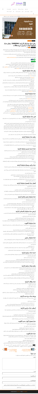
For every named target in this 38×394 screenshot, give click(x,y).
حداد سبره (7, 345)
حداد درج (11, 344)
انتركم (31, 11)
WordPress (18, 391)
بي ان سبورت (14, 9)
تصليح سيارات (9, 9)
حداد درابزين (30, 107)
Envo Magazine (25, 391)
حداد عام (25, 346)
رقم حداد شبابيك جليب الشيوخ (11, 57)
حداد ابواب (30, 345)
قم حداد (18, 68)
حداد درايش (14, 345)
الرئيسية (34, 16)
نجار (13, 11)
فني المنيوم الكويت (13, 111)
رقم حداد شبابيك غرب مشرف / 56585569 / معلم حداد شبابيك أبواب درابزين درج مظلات (12, 350)
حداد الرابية (26, 344)
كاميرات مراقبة (9, 11)
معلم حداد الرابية (11, 346)
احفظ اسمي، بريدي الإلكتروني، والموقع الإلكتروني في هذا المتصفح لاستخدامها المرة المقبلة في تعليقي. (19, 385)
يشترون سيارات (18, 11)
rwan (28, 47)
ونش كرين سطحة (20, 9)
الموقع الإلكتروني (33, 380)
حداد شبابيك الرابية (30, 346)
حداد (30, 75)
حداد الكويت (6, 66)
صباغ (22, 11)
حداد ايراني (23, 345)
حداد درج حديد (30, 108)
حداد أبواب (13, 109)
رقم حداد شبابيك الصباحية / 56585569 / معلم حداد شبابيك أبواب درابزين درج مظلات (26, 350)
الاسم (34, 371)
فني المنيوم (30, 111)
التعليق (34, 357)
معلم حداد (32, 77)
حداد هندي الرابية (16, 346)
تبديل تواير (26, 9)
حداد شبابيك (30, 16)
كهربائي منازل (27, 11)
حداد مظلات (30, 91)
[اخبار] (3, 9)
